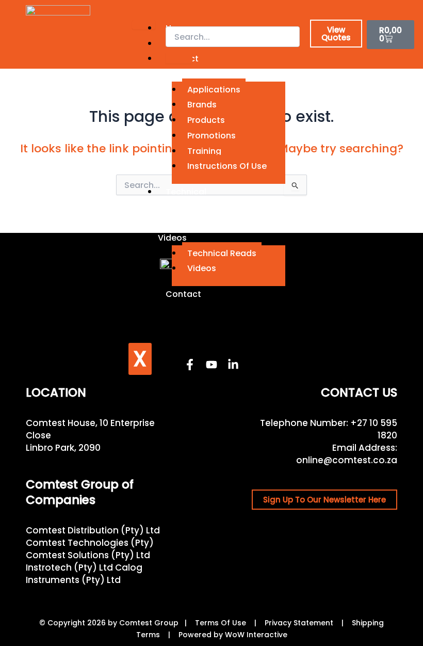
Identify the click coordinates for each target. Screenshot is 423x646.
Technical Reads (221, 253)
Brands (202, 105)
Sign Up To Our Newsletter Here (324, 499)
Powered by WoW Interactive (232, 634)
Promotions (211, 135)
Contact (183, 294)
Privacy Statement (299, 623)
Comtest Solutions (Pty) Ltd (88, 555)
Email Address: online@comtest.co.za (346, 454)
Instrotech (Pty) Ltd (69, 567)
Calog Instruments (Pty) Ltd (84, 573)
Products (206, 120)
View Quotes (336, 33)
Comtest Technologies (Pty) (90, 543)
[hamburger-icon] (143, 24)
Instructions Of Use (227, 166)
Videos (201, 268)
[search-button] (179, 58)
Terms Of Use (220, 623)
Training (204, 151)
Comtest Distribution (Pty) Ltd (93, 530)
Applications (213, 90)
